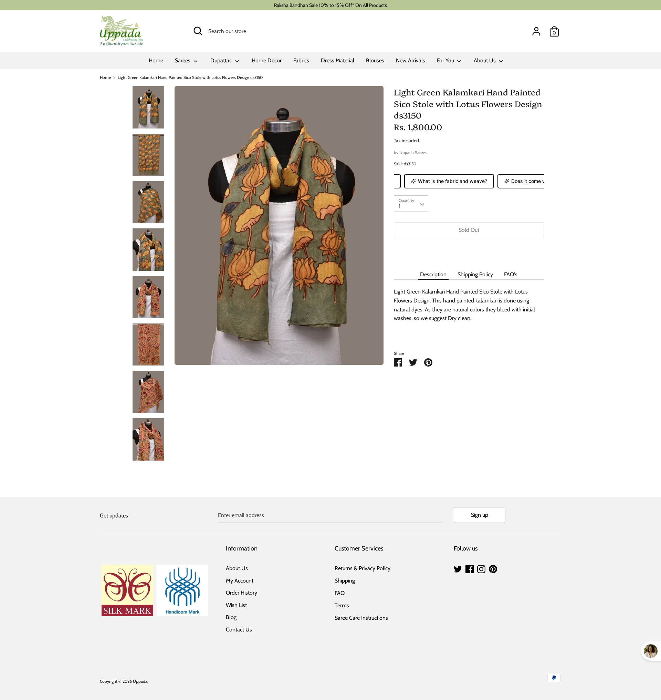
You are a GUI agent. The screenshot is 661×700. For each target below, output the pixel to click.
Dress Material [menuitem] (337, 60)
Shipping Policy (475, 274)
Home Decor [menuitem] (267, 60)
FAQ (340, 593)
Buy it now (469, 250)
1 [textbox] (399, 206)
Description (433, 274)
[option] (279, 228)
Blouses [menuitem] (375, 60)
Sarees (183, 60)
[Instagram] (481, 568)
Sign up (479, 515)
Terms (342, 605)
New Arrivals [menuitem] (410, 60)
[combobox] (411, 203)
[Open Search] (198, 31)
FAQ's (510, 274)
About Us (485, 60)
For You (446, 60)
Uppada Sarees (413, 152)
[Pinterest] (493, 568)
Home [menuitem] (156, 60)
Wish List (236, 605)
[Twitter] (458, 568)
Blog (231, 617)
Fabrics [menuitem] (301, 60)
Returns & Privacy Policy (362, 568)
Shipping (345, 580)
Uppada (140, 681)
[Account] (536, 28)
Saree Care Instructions (361, 618)
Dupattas (221, 60)
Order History (241, 592)
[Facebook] (469, 568)
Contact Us (239, 629)
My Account (239, 580)
